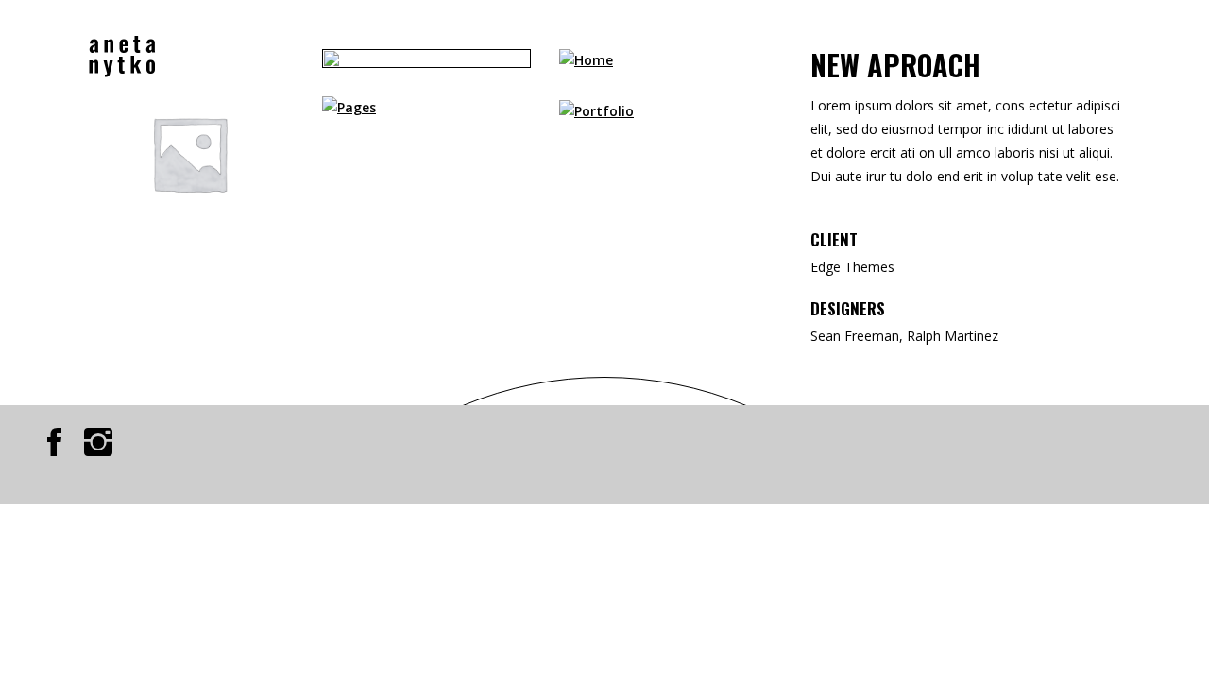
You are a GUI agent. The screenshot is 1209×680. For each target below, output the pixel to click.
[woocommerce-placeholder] (189, 153)
